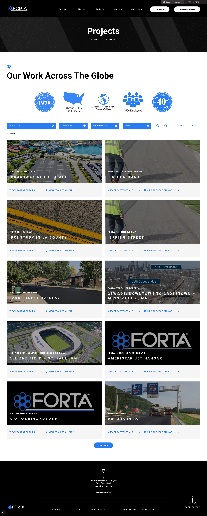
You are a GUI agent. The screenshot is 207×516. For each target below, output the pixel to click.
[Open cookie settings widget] (3, 512)
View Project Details (22, 190)
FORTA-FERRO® (102, 133)
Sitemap (75, 509)
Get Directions (101, 486)
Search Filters (186, 126)
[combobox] (31, 126)
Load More (103, 445)
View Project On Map (61, 190)
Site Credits (54, 509)
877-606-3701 (102, 492)
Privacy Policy (99, 509)
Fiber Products (100, 126)
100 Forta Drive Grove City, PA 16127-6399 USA (103, 481)
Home (94, 40)
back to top (192, 507)
